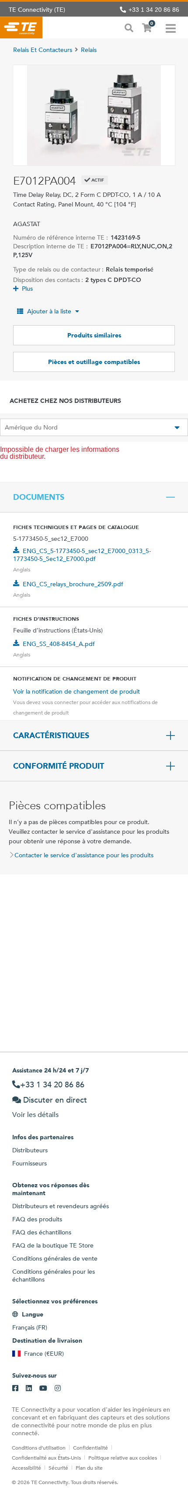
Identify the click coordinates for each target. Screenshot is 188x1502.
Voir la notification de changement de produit (76, 691)
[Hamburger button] (171, 27)
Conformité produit (58, 766)
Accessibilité (26, 1467)
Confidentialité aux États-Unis (46, 1457)
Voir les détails (35, 1114)
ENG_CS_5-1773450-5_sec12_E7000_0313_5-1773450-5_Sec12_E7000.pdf (82, 555)
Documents (38, 497)
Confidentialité (90, 1447)
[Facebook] (15, 1388)
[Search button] (129, 27)
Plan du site (89, 1467)
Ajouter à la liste (49, 311)
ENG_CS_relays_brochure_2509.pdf (73, 584)
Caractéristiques (51, 735)
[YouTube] (43, 1388)
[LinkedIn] (29, 1388)
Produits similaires (94, 335)
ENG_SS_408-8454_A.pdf (59, 644)
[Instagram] (58, 1388)
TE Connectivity (21, 27)
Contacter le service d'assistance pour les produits (83, 855)
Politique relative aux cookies (122, 1457)
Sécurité (58, 1467)
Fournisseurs (29, 1163)
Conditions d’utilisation (39, 1447)
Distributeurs (30, 1150)
